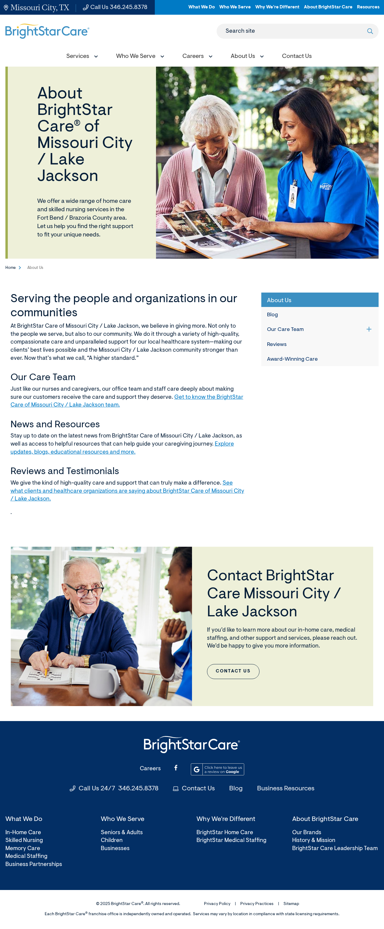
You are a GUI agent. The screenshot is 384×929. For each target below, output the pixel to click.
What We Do (201, 10)
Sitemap (291, 904)
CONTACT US (233, 671)
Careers (150, 769)
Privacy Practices (257, 904)
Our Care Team (285, 329)
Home (10, 268)
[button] (80, 57)
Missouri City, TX (39, 7)
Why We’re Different (277, 10)
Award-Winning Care (292, 359)
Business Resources (285, 789)
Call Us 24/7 (118, 789)
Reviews (276, 344)
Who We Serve (235, 10)
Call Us (118, 8)
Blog (272, 315)
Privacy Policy (217, 904)
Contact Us (198, 789)
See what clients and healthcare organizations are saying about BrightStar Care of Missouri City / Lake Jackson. (127, 491)
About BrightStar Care (328, 10)
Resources (368, 10)
